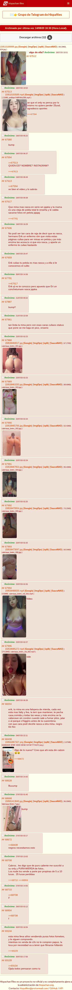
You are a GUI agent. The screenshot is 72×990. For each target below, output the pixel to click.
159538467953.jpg (14, 467)
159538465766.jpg (14, 426)
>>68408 (13, 845)
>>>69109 (13, 951)
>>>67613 (13, 171)
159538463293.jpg (14, 384)
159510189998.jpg (9, 47)
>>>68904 (23, 880)
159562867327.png (14, 742)
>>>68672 (19, 759)
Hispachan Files (16, 3)
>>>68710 (13, 880)
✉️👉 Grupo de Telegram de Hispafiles (36, 14)
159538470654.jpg (14, 508)
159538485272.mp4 (14, 649)
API (61, 988)
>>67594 (13, 186)
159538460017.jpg (14, 343)
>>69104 (13, 965)
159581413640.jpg (14, 801)
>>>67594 (32, 114)
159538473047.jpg (14, 549)
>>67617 (13, 283)
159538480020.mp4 (14, 591)
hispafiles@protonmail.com (34, 988)
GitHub (53, 988)
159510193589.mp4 (14, 95)
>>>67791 (13, 219)
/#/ (28, 56)
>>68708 (13, 895)
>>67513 (13, 162)
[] (22, 47)
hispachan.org (46, 984)
